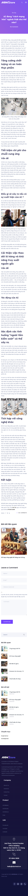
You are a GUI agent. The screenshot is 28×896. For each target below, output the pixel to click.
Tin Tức (14, 12)
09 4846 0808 (11, 509)
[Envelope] (21, 884)
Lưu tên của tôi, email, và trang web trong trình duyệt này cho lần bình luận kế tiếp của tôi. (14, 595)
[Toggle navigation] (26, 2)
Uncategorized (4, 738)
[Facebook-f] (14, 884)
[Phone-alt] (25, 884)
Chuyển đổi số (4, 736)
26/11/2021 (11, 694)
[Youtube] (18, 884)
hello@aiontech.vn (14, 866)
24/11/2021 (11, 701)
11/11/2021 (11, 724)
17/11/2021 (11, 716)
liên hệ (14, 507)
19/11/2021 (11, 709)
